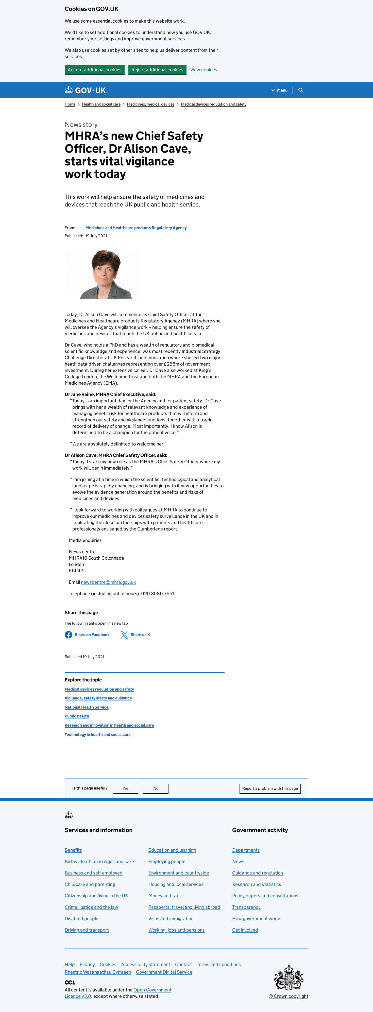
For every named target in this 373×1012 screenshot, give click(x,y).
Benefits (73, 850)
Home (70, 104)
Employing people (166, 861)
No (160, 788)
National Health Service (87, 707)
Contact (183, 964)
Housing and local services (176, 884)
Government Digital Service (164, 972)
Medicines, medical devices (150, 104)
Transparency (246, 907)
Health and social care (101, 104)
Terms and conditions (219, 964)
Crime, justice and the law (91, 907)
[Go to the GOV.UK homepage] (85, 90)
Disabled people (82, 918)
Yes (130, 788)
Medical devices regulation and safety (213, 104)
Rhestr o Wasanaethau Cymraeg (98, 972)
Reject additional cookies (157, 70)
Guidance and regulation (257, 873)
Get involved (245, 930)
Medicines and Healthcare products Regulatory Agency (136, 227)
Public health (77, 716)
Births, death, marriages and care (99, 861)
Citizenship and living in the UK (96, 896)
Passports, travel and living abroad (184, 907)
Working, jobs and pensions (176, 930)
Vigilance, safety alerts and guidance (98, 698)
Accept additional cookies (95, 70)
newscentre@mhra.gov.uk (108, 582)
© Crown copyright (288, 996)
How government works (256, 918)
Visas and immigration (171, 918)
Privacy (87, 964)
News (238, 861)
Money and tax (163, 896)
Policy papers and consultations (265, 896)
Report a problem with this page (270, 788)
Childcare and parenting (90, 884)
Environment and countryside (178, 873)
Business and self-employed (94, 873)
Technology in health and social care (98, 734)
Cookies (108, 964)
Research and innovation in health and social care (109, 725)
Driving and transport (87, 930)
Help (70, 964)
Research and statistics (256, 884)
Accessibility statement (145, 964)
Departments (246, 850)
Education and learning (172, 850)
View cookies (203, 69)
